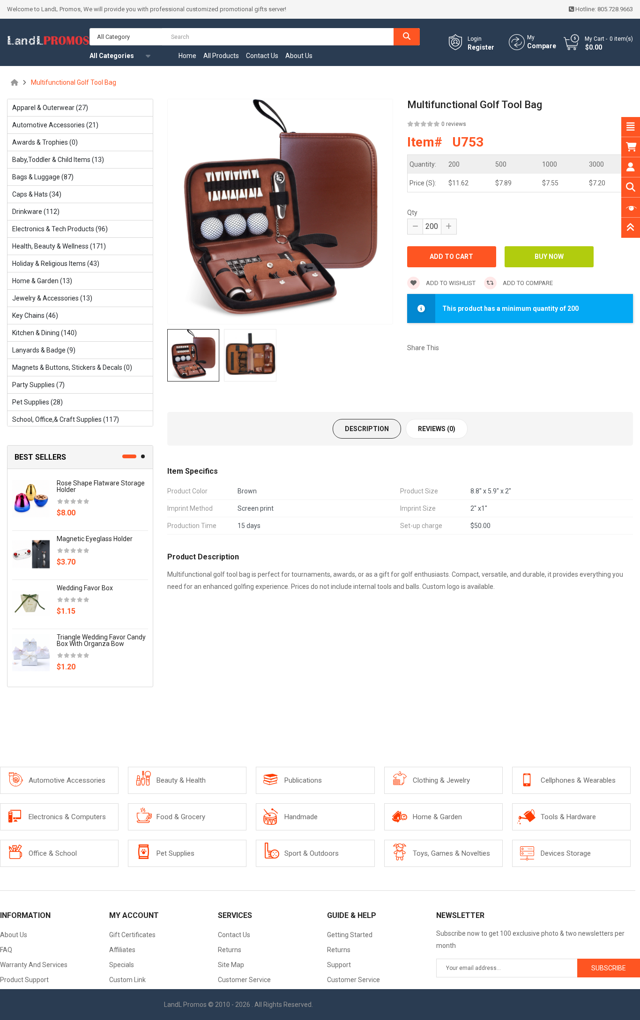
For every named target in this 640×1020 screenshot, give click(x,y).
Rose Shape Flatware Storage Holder (101, 486)
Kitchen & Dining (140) (44, 333)
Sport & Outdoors (311, 853)
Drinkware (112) (36, 211)
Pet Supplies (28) (37, 402)
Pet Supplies (175, 853)
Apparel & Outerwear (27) (50, 107)
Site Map (231, 965)
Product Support (24, 979)
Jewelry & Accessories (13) (52, 298)
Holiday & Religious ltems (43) (55, 263)
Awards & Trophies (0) (45, 142)
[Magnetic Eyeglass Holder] (31, 554)
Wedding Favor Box (85, 588)
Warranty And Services (33, 965)
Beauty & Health (181, 780)
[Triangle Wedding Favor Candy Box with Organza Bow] (31, 652)
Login (475, 39)
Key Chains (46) (35, 315)
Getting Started (349, 935)
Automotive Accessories (67, 780)
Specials (121, 965)
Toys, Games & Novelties (451, 853)
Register (481, 47)
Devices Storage (566, 853)
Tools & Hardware (568, 817)
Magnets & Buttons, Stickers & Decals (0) (72, 367)
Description (367, 429)
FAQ (6, 950)
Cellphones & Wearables (578, 780)
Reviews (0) (436, 429)
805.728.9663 (615, 9)
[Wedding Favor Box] (31, 603)
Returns (229, 950)
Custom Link (127, 979)
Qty (412, 212)
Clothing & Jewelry (441, 780)
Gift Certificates (132, 935)
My (531, 37)
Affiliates (122, 950)
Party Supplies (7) (38, 385)
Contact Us (234, 935)
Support (339, 965)
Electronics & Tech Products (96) (60, 229)
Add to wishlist (450, 282)
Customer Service (244, 979)
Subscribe (608, 968)
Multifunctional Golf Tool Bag (73, 82)
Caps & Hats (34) (36, 194)
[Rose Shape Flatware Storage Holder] (31, 498)
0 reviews (453, 124)
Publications (303, 780)
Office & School (53, 853)
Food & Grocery (180, 817)
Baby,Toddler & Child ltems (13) (58, 159)
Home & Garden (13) (42, 281)
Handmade (301, 817)
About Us (13, 935)
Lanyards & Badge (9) (43, 350)
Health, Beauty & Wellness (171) (59, 246)
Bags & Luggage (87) (43, 177)
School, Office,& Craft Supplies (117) (65, 419)
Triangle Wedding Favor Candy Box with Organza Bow (101, 640)
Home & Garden (437, 817)
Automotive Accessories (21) (55, 125)
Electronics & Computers (67, 817)
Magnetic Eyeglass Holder (95, 539)
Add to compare (527, 282)
